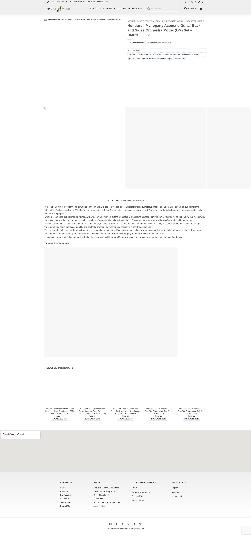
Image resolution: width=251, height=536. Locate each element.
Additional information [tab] (132, 200)
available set (60, 419)
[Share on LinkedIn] (149, 64)
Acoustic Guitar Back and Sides (143, 21)
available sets (92, 419)
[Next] (54, 100)
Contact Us (136, 9)
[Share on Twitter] (134, 64)
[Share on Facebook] (130, 64)
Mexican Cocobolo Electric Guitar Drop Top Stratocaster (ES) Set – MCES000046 (191, 411)
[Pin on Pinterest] (144, 64)
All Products (123, 9)
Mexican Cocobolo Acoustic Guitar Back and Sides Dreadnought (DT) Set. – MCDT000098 (59, 411)
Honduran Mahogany (173, 21)
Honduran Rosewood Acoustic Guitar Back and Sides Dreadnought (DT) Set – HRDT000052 (125, 411)
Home (92, 9)
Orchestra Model (195, 21)
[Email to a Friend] (139, 64)
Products (195, 54)
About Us (99, 9)
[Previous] (47, 100)
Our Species (111, 9)
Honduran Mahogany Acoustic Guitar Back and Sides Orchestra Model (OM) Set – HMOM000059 (92, 411)
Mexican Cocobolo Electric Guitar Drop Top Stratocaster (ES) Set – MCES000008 (158, 411)
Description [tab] (113, 200)
